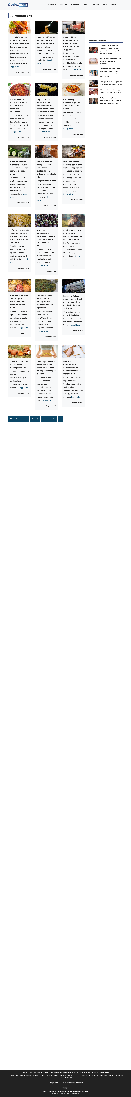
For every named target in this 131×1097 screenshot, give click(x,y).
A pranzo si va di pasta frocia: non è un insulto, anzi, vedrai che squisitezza (18, 105)
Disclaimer (75, 1094)
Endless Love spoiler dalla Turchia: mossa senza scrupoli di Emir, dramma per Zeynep (111, 100)
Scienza (96, 5)
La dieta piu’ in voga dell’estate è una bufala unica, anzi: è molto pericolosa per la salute (46, 367)
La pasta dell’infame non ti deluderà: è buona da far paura (46, 40)
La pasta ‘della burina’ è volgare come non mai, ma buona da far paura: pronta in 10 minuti (45, 105)
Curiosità (63, 5)
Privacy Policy (65, 1094)
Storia (113, 5)
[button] (120, 5)
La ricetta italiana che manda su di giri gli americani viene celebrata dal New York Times (72, 302)
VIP (85, 5)
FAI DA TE (50, 5)
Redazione (55, 1094)
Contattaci (79, 1083)
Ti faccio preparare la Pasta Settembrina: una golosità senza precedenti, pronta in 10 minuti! (19, 236)
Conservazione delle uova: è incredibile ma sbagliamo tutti (19, 364)
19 (54, 419)
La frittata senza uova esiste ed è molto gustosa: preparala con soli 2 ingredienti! (45, 301)
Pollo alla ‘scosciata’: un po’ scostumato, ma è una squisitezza (19, 40)
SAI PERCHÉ (75, 5)
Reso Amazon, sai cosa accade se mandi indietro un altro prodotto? (110, 61)
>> (60, 419)
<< (11, 419)
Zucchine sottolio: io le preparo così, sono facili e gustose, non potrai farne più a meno (19, 168)
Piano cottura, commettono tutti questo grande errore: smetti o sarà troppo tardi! (72, 43)
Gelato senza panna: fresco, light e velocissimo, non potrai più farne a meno (19, 301)
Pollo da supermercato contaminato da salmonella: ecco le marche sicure (72, 367)
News (105, 5)
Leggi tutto (14, 67)
